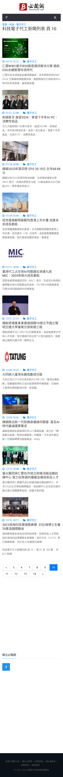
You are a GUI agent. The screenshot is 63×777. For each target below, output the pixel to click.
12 (16, 574)
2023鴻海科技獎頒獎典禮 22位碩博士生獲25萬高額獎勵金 (31, 527)
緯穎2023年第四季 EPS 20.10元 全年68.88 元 (31, 171)
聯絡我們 (36, 765)
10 (53, 567)
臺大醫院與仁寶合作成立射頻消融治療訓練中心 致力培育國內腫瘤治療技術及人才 (30, 475)
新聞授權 (39, 761)
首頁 (4, 24)
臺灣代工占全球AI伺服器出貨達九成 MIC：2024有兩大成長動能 (27, 273)
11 (7, 574)
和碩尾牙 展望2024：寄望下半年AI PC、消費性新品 (30, 119)
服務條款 (25, 765)
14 (34, 574)
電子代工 (21, 24)
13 (25, 574)
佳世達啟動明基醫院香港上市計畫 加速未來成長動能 (30, 222)
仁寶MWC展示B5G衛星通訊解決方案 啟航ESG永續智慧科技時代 (31, 68)
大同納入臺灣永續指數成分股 (22, 374)
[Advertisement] (31, 615)
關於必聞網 (27, 761)
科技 (11, 24)
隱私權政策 (51, 761)
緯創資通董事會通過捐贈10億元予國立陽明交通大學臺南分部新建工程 (30, 325)
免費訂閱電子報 (12, 761)
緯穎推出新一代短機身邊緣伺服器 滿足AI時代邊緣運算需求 (30, 424)
